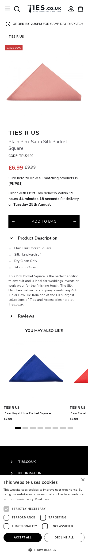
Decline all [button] (64, 537)
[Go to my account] (71, 9)
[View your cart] (80, 9)
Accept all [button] (22, 537)
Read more (42, 499)
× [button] (82, 480)
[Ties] (44, 9)
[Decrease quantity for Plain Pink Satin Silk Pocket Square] (13, 221)
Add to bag (44, 221)
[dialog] (44, 516)
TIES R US (16, 36)
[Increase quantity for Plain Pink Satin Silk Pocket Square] (75, 221)
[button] (44, 550)
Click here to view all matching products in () (43, 180)
